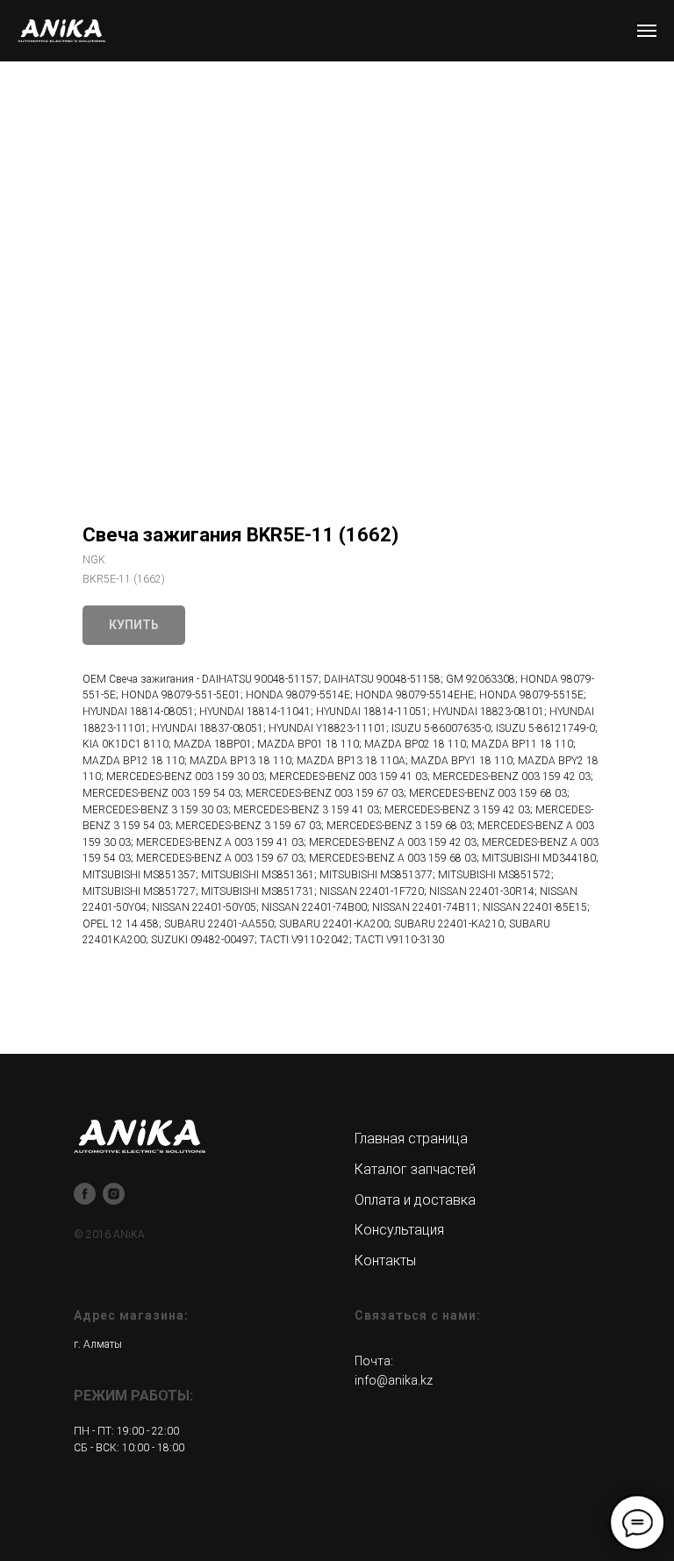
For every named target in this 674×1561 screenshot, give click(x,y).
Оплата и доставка (415, 1200)
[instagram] (114, 1194)
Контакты (385, 1260)
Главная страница (411, 1138)
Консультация (399, 1229)
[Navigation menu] (646, 31)
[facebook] (85, 1194)
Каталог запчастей (415, 1169)
